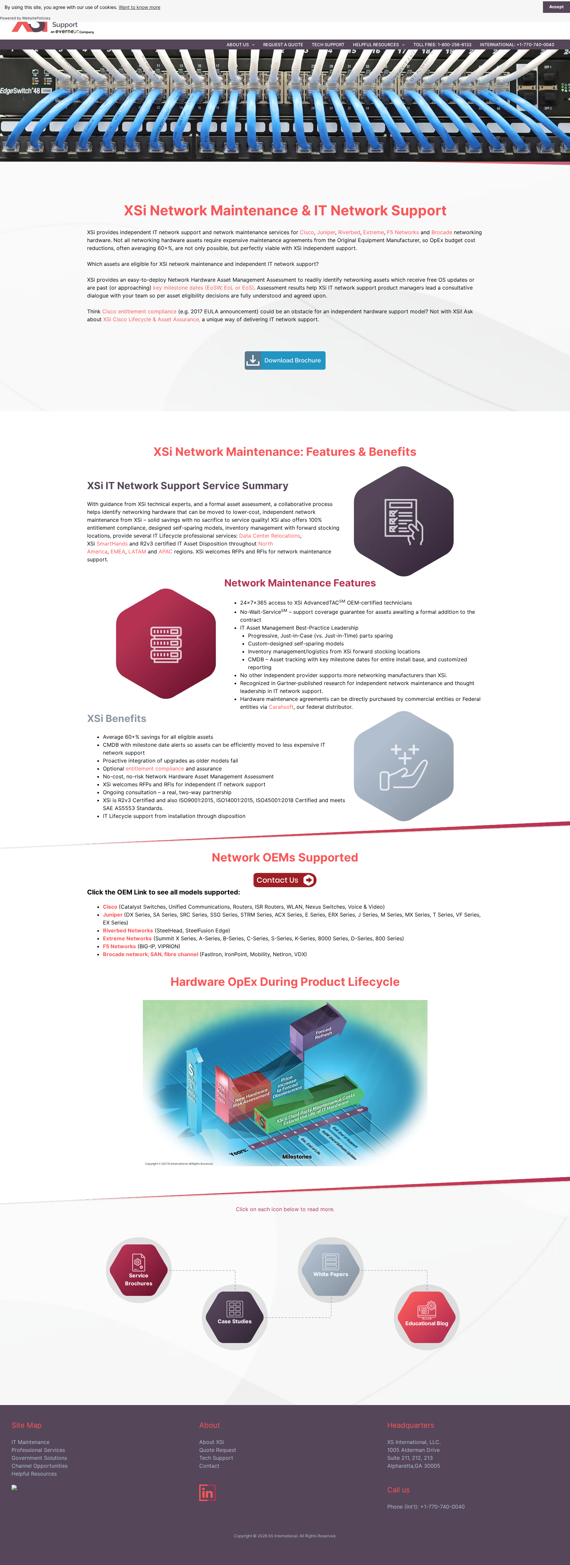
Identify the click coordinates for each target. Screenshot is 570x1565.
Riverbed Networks (128, 930)
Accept (556, 6)
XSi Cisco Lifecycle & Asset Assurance (151, 319)
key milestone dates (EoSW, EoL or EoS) (203, 287)
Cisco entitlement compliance (140, 311)
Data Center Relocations (269, 535)
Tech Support (328, 44)
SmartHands (112, 543)
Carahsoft (281, 707)
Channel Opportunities (40, 1465)
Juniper (326, 232)
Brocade (441, 232)
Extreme (373, 232)
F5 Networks (403, 232)
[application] (252, 44)
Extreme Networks (127, 938)
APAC (166, 551)
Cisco (307, 232)
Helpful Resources (376, 44)
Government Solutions (39, 1458)
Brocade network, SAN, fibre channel (151, 954)
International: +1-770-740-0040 (517, 44)
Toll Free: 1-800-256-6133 (442, 44)
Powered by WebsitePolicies (25, 18)
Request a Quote (283, 44)
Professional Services (38, 1450)
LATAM (137, 551)
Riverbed (349, 232)
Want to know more (139, 7)
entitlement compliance (155, 768)
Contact (209, 1465)
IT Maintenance (30, 1442)
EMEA (118, 551)
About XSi (211, 1442)
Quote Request (217, 1450)
